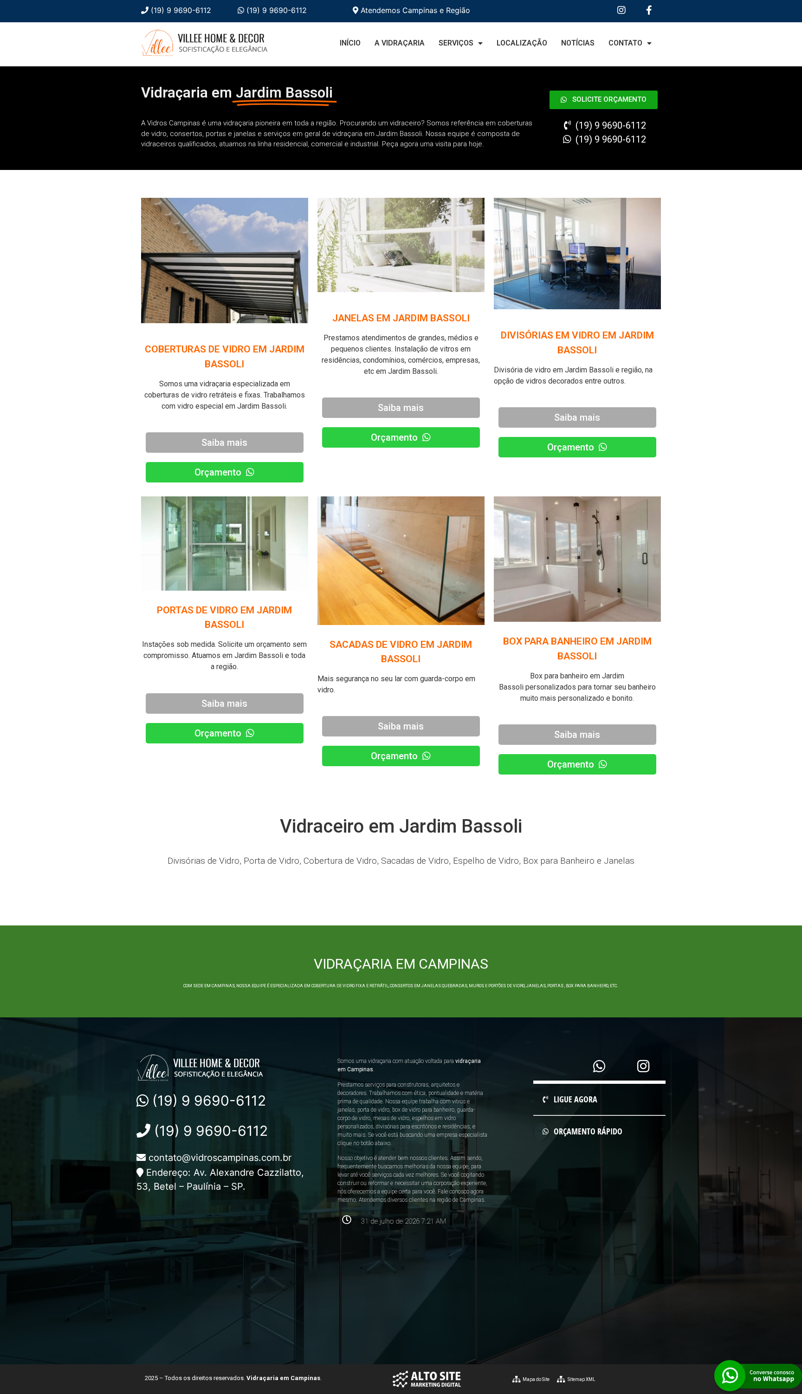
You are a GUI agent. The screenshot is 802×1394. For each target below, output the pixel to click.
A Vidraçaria (400, 43)
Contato (625, 43)
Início (350, 43)
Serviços (456, 43)
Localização (522, 43)
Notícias (578, 43)
